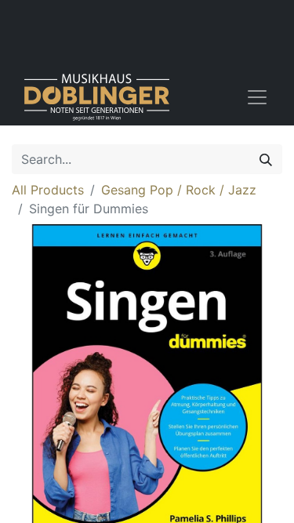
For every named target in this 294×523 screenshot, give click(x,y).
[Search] (265, 159)
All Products (48, 190)
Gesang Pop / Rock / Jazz (178, 190)
